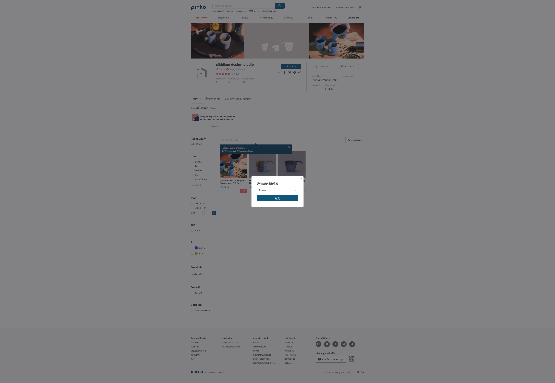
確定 (277, 198)
